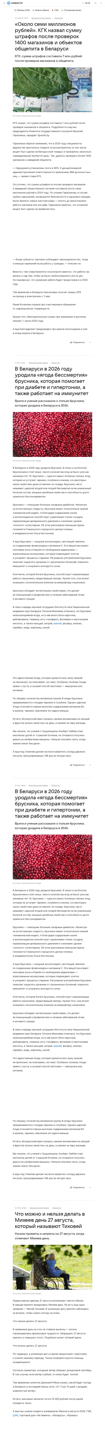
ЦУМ (15, 1415)
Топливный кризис (72, 10)
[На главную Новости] (16, 3)
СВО (56, 10)
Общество (58, 18)
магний (58, 623)
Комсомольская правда (41, 18)
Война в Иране (42, 10)
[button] (52, 90)
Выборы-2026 (23, 10)
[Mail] (8, 3)
